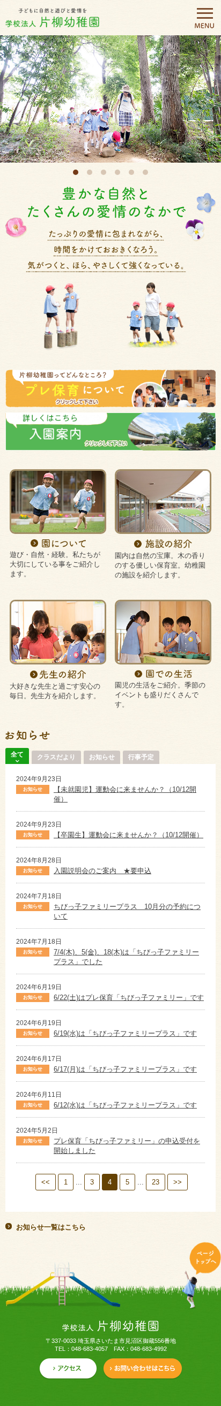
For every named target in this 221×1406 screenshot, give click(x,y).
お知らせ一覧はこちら (51, 1227)
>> (177, 1182)
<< (45, 1182)
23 (155, 1182)
